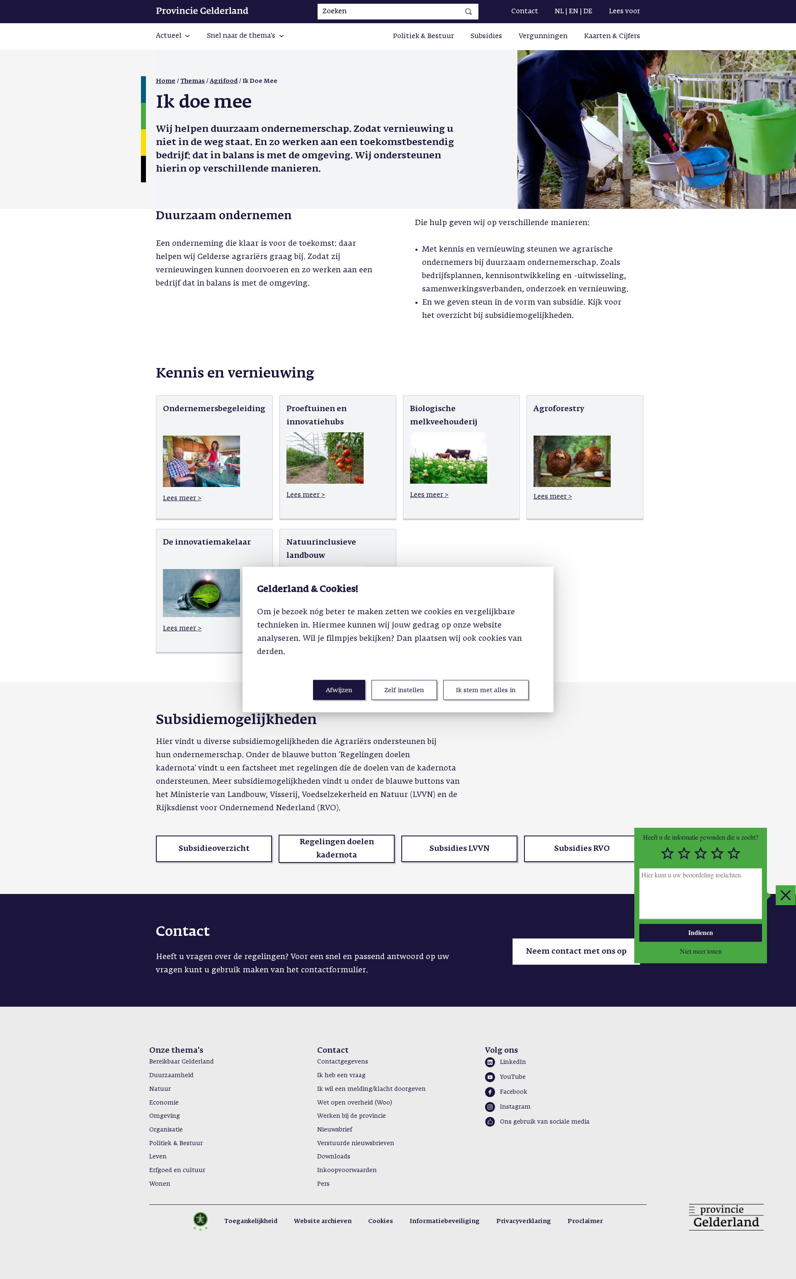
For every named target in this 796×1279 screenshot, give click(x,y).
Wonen (159, 1184)
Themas (192, 81)
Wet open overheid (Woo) (354, 1103)
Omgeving (164, 1116)
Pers (323, 1184)
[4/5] (717, 853)
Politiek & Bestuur (423, 36)
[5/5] (734, 853)
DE (587, 11)
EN (573, 11)
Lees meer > (182, 498)
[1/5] (667, 853)
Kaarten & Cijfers (612, 36)
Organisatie (166, 1130)
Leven (158, 1157)
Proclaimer (585, 1221)
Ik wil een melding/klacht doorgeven (371, 1089)
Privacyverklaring (523, 1221)
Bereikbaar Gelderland (181, 1062)
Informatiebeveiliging (445, 1221)
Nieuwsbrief (334, 1130)
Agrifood (224, 81)
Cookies (380, 1221)
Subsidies (486, 36)
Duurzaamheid (171, 1075)
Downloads (333, 1157)
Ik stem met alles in (486, 690)
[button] (173, 36)
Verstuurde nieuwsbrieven (355, 1143)
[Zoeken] (468, 11)
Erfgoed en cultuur (177, 1170)
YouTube (513, 1077)
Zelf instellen (404, 690)
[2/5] (684, 853)
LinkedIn (513, 1062)
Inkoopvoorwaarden (347, 1170)
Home (165, 81)
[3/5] (700, 853)
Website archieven (323, 1221)
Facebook (513, 1092)
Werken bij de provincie (351, 1116)
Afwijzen (339, 690)
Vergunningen (543, 36)
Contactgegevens (342, 1062)
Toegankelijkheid (250, 1221)
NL (559, 11)
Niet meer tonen (701, 950)
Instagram (515, 1107)
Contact (524, 11)
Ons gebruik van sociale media (545, 1122)
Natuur (160, 1089)
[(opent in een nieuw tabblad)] (201, 485)
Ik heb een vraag (341, 1075)
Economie (164, 1103)
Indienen (700, 932)
